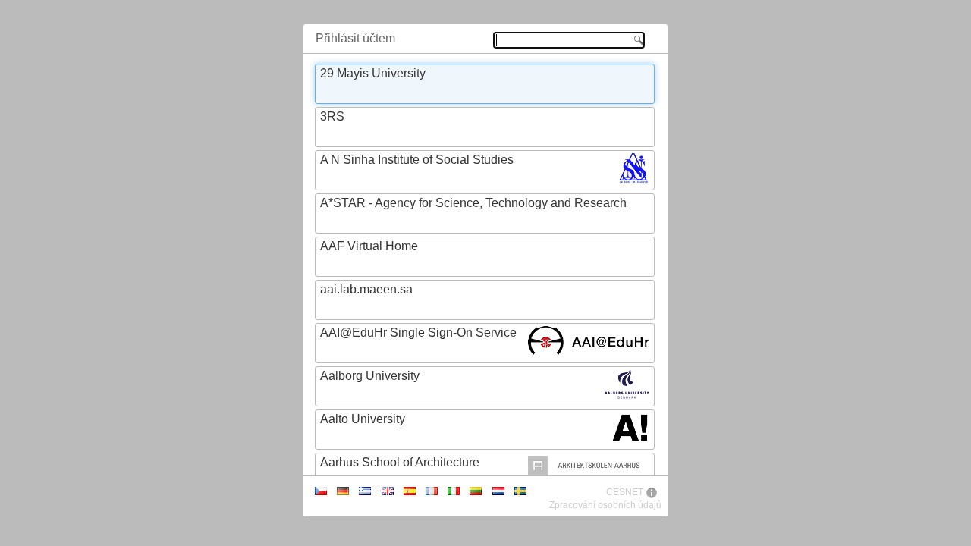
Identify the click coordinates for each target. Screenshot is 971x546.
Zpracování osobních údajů (605, 505)
